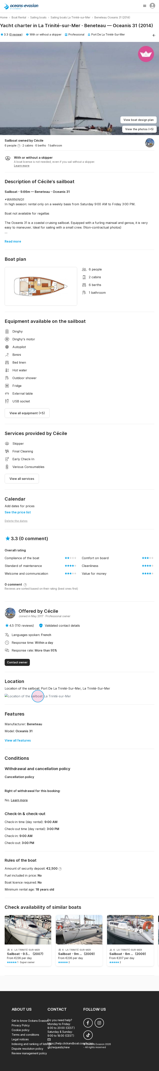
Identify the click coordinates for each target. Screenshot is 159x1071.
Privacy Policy (21, 1025)
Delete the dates (16, 521)
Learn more (19, 800)
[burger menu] (145, 6)
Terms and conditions (25, 1034)
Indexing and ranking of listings (31, 1044)
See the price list (18, 512)
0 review (16, 34)
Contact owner (17, 662)
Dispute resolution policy (27, 1048)
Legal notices (20, 1039)
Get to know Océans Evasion (30, 1020)
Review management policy (29, 1053)
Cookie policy (20, 1030)
